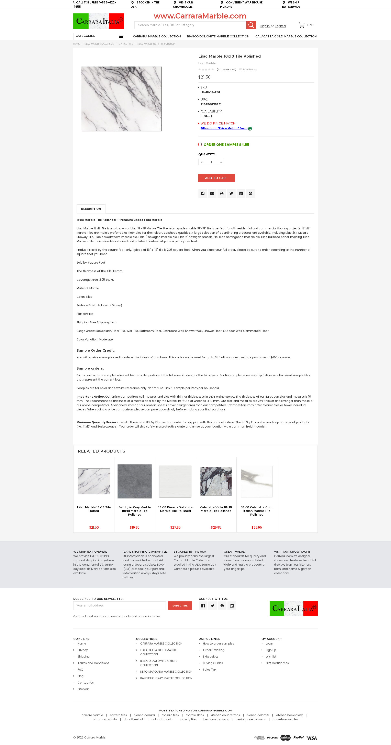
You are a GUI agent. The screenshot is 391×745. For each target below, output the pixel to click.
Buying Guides (213, 663)
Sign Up (271, 650)
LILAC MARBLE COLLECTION (99, 43)
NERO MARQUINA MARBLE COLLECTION (166, 672)
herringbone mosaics (251, 719)
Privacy (83, 650)
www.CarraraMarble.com (200, 15)
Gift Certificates (277, 663)
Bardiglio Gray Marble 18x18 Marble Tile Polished (135, 510)
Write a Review (248, 69)
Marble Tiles (126, 43)
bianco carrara (145, 715)
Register (280, 26)
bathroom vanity (105, 719)
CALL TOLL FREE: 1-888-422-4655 (94, 5)
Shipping (84, 656)
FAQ (80, 670)
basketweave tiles (285, 719)
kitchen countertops (226, 715)
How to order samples (218, 643)
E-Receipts (210, 656)
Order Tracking (213, 650)
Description (91, 209)
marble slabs (195, 715)
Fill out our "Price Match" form (224, 128)
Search (251, 25)
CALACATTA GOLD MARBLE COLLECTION (286, 36)
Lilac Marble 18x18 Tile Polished (156, 43)
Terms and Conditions (93, 663)
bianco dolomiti (258, 715)
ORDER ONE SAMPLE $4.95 (226, 144)
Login (269, 643)
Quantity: (207, 154)
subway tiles (188, 719)
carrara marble (93, 715)
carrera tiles (119, 715)
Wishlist (271, 656)
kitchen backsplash (290, 715)
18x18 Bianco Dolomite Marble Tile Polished (175, 509)
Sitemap (84, 689)
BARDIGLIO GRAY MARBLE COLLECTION (166, 678)
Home (76, 43)
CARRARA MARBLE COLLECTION (157, 36)
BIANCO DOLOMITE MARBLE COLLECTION (218, 36)
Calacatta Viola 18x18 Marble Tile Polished (216, 509)
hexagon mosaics (216, 719)
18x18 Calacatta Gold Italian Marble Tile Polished (256, 510)
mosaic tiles (171, 715)
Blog (80, 676)
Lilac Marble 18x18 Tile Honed (94, 509)
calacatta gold (162, 719)
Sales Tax (209, 670)
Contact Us (86, 683)
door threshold (134, 719)
